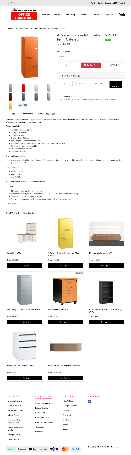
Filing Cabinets (68, 401)
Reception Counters (43, 403)
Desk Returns (13, 439)
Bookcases (67, 424)
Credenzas (67, 420)
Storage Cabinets (70, 405)
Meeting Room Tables (44, 422)
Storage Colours (63, 51)
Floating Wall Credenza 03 (100, 253)
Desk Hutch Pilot (14, 253)
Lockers (66, 410)
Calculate (116, 86)
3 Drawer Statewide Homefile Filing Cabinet (63, 254)
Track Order (97, 15)
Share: (60, 44)
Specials (109, 15)
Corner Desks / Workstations (14, 421)
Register (108, 3)
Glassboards (40, 427)
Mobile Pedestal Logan (58, 309)
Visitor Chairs (13, 415)
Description (13, 114)
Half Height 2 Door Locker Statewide (23, 309)
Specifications (27, 114)
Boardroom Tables (42, 417)
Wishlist (93, 3)
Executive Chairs (14, 405)
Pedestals (67, 415)
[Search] (8, 3)
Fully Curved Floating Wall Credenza (64, 365)
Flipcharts (39, 432)
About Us (57, 15)
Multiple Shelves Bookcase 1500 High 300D (105, 310)
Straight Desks (14, 435)
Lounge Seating (41, 408)
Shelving (66, 429)
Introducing (70, 15)
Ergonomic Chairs (15, 401)
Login (100, 3)
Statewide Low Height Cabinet (20, 365)
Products (46, 15)
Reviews (41, 114)
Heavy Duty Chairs (15, 410)
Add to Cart (92, 65)
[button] (115, 65)
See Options (24, 265)
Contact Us (83, 15)
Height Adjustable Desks (15, 428)
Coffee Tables (41, 413)
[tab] (13, 113)
